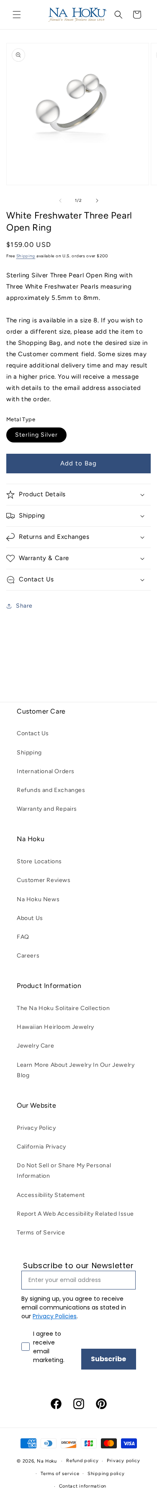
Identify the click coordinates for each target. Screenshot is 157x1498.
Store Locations (39, 861)
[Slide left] (60, 200)
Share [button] (24, 605)
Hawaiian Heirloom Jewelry (55, 1027)
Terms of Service (41, 1232)
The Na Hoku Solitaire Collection (63, 1008)
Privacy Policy (36, 1127)
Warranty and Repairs (47, 808)
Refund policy (82, 1460)
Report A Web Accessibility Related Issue (75, 1213)
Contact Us (33, 733)
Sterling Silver (36, 434)
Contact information (82, 1486)
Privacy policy (123, 1460)
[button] (17, 14)
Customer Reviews (44, 880)
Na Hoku (47, 1461)
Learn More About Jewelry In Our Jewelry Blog (75, 1070)
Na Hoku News (38, 899)
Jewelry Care (35, 1045)
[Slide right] (97, 200)
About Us (30, 918)
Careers (28, 955)
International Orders (46, 771)
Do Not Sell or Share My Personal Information (64, 1170)
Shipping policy (106, 1473)
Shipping (26, 256)
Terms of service (60, 1473)
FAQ (23, 936)
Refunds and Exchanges (51, 790)
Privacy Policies (55, 1316)
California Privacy (41, 1146)
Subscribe (108, 1359)
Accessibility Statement (51, 1195)
